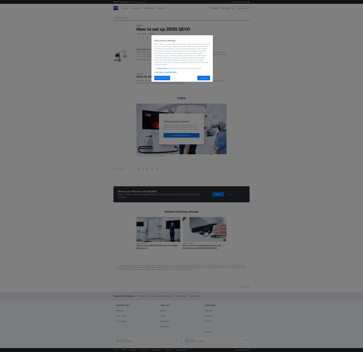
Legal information (171, 72)
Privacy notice (162, 68)
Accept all (203, 78)
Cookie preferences (162, 78)
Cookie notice (159, 72)
